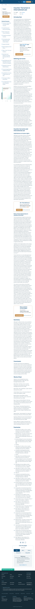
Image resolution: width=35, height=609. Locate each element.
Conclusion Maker (4, 582)
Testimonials (20, 574)
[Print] (21, 542)
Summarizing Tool (29, 582)
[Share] (25, 542)
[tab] (17, 550)
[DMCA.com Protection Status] (12, 603)
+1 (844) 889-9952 (4, 599)
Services (3, 574)
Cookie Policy (17, 593)
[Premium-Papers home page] (6, 2)
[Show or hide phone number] (19, 2)
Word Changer (12, 582)
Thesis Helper (12, 584)
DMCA (32, 593)
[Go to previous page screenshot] (2, 101)
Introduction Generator (21, 584)
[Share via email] (23, 542)
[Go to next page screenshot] (10, 101)
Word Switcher (4, 584)
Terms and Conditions (5, 593)
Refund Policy (23, 593)
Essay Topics (28, 576)
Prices (11, 574)
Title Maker (20, 582)
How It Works (12, 576)
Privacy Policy (12, 593)
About (19, 576)
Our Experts (3, 576)
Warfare (23, 12)
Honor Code (28, 593)
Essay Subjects (29, 574)
